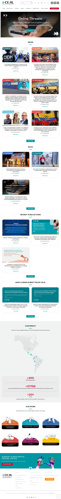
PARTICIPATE (36, 8)
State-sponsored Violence (10, 444)
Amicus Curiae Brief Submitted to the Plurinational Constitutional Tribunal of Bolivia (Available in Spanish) (16, 306)
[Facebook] (27, 497)
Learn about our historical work (36, 475)
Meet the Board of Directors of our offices (36, 478)
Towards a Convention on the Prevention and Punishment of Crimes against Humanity (16, 266)
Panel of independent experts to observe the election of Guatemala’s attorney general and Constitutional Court (15, 129)
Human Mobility (51, 426)
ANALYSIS (28, 8)
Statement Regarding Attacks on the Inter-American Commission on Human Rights (16, 66)
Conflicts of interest (34, 482)
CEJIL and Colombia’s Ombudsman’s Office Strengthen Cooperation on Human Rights (45, 170)
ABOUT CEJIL (10, 8)
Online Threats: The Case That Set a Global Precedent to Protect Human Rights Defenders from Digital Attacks (16, 198)
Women (30, 444)
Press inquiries (33, 484)
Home (4, 8)
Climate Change (18, 487)
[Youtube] (31, 497)
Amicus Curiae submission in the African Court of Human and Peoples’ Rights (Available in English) (45, 306)
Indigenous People (19, 483)
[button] (31, 3)
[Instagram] (36, 497)
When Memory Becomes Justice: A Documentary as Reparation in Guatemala (16, 170)
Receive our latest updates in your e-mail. (51, 476)
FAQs (31, 480)
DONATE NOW (54, 8)
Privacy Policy (52, 493)
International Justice (30, 426)
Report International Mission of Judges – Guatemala (15, 238)
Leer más (16, 311)
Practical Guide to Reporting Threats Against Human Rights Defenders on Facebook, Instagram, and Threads (45, 238)
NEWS (22, 8)
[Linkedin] (33, 497)
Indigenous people (51, 444)
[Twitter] (29, 497)
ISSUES (16, 8)
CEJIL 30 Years (44, 8)
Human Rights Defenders (10, 427)
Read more (30, 30)
